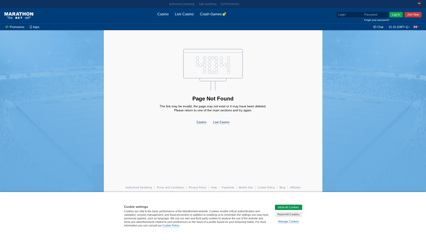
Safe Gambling (208, 4)
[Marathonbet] (18, 16)
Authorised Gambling (182, 4)
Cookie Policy (170, 225)
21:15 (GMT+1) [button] (398, 27)
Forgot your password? (376, 20)
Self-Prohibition (230, 4)
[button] (416, 27)
